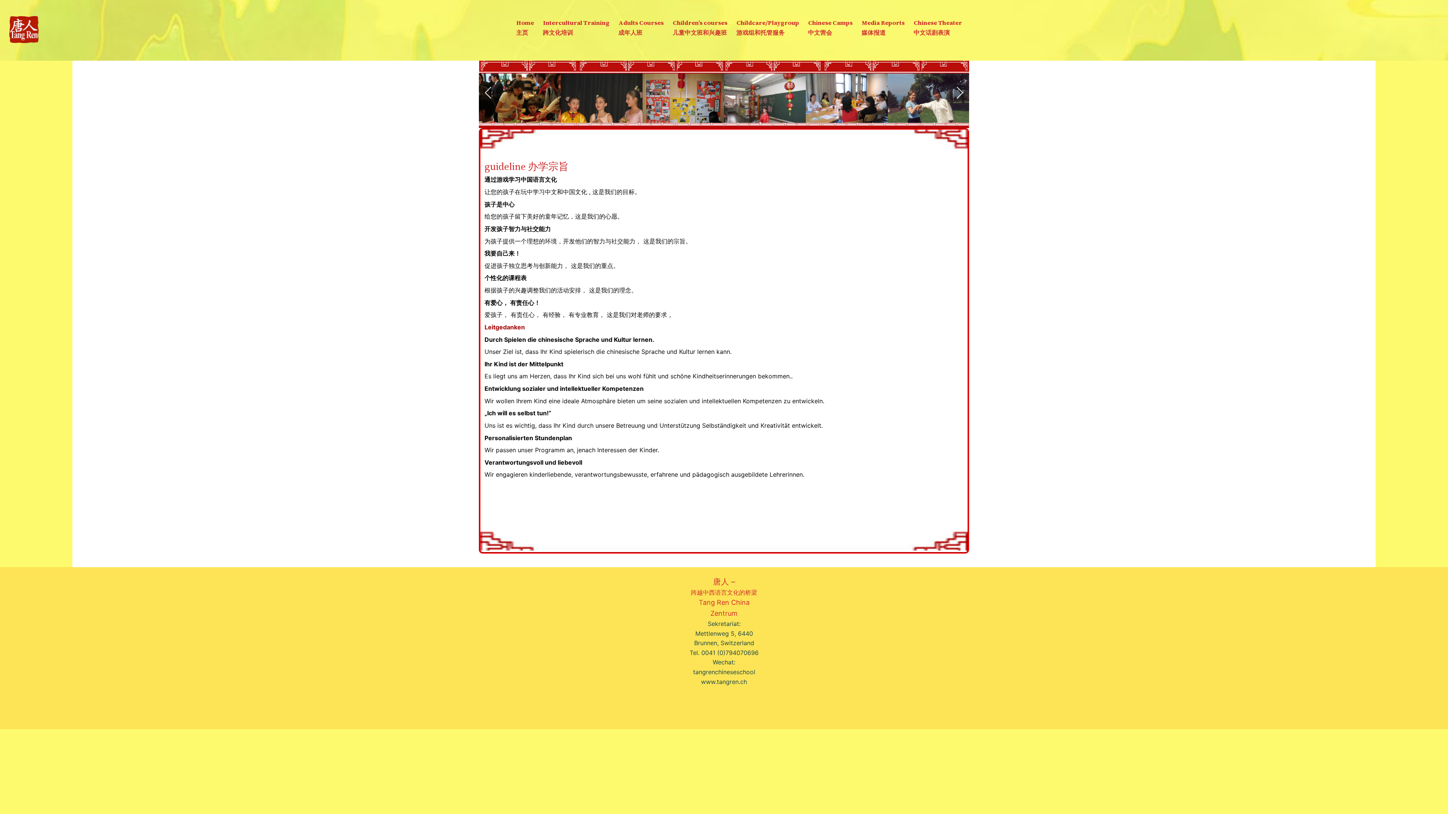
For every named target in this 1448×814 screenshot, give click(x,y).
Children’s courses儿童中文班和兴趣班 (700, 27)
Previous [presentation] (488, 92)
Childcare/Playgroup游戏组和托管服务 (767, 27)
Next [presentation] (959, 92)
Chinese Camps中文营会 (830, 27)
